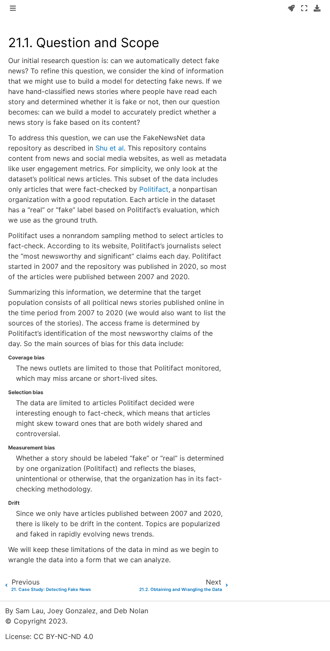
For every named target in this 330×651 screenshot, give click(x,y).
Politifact (153, 189)
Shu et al (109, 148)
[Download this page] (317, 8)
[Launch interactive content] (291, 8)
